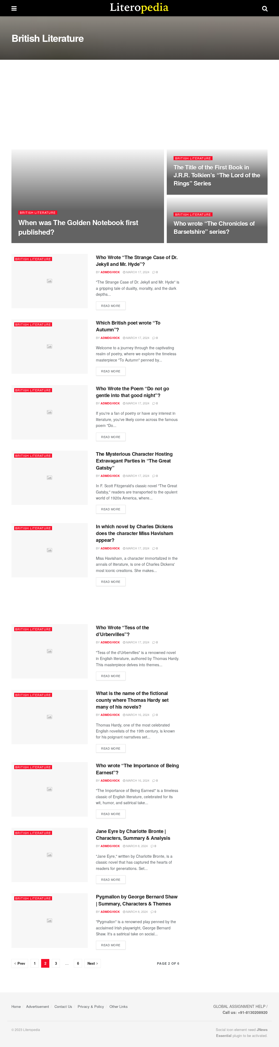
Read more (113, 305)
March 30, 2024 (188, 194)
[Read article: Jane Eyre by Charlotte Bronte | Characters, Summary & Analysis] (49, 855)
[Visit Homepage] (139, 8)
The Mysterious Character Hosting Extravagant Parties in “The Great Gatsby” (134, 460)
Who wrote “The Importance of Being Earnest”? (137, 769)
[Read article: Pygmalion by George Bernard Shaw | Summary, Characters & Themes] (49, 920)
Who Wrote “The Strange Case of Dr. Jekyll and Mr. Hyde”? (137, 261)
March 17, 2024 (137, 272)
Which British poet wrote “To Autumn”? (128, 326)
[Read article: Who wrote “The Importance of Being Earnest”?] (49, 789)
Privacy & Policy (91, 1006)
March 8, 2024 (136, 846)
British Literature (38, 212)
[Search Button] (265, 8)
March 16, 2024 (137, 714)
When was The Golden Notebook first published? (78, 227)
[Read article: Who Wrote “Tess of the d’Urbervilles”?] (49, 651)
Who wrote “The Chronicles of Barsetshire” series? (214, 227)
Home (16, 1006)
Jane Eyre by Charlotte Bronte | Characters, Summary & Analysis (133, 834)
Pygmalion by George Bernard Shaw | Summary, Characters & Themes (136, 900)
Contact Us (63, 1006)
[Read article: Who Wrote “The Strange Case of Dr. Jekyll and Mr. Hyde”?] (49, 281)
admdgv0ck (32, 242)
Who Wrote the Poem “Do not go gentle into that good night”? (132, 392)
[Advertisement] (139, 100)
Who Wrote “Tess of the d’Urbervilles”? (122, 631)
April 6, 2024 (58, 242)
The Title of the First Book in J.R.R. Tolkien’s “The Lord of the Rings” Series (217, 175)
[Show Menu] (14, 8)
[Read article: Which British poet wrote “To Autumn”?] (49, 346)
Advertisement (37, 1006)
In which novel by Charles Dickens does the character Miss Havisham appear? (134, 533)
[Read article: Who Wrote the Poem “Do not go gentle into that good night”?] (49, 412)
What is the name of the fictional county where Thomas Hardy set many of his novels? (132, 700)
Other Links (119, 1006)
